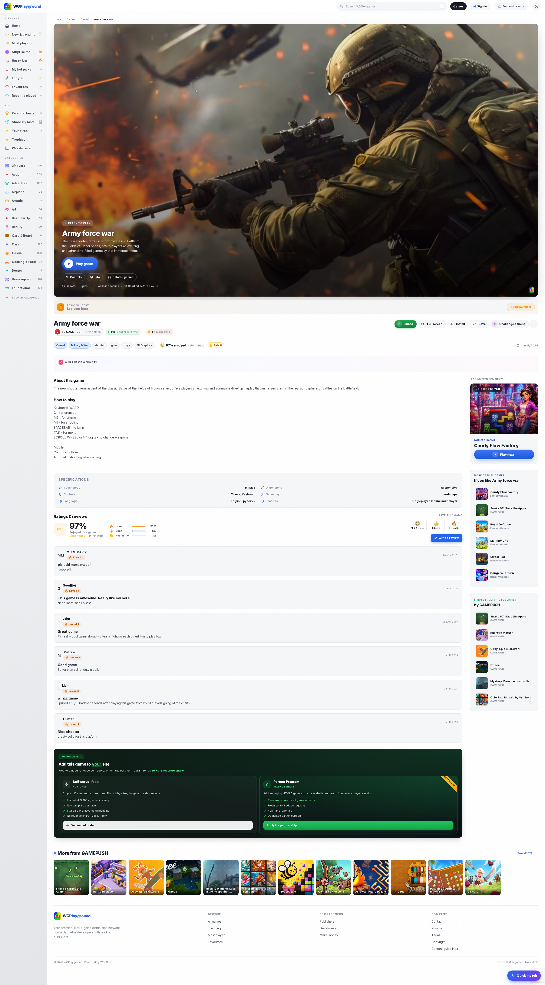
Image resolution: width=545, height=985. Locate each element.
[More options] (534, 324)
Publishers (327, 921)
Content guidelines (445, 948)
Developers (328, 928)
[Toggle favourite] (85, 864)
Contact (437, 921)
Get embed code (160, 825)
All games (214, 921)
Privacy (437, 928)
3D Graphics (144, 345)
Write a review (449, 537)
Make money (329, 935)
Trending (214, 928)
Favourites (215, 942)
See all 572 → (526, 853)
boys (127, 345)
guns (114, 345)
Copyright (438, 942)
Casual (84, 19)
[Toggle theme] (536, 6)
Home (57, 19)
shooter (100, 345)
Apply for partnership (358, 825)
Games (458, 6)
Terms (436, 935)
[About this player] (531, 290)
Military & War (79, 345)
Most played (216, 935)
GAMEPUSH (74, 331)
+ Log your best (520, 307)
